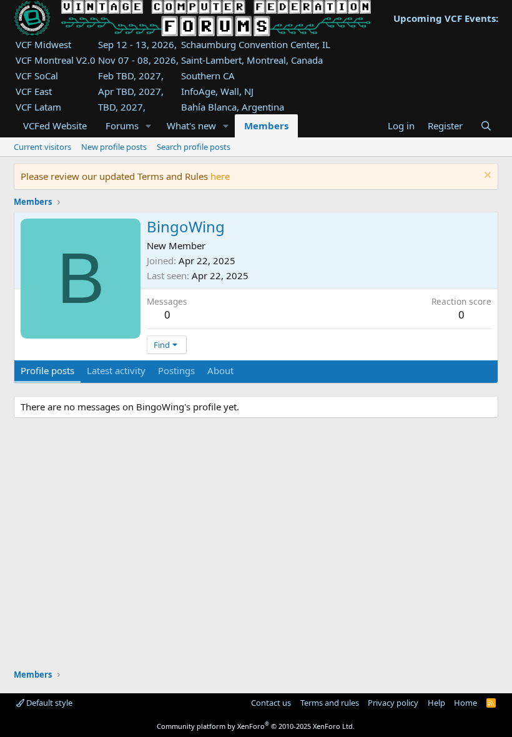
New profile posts (114, 146)
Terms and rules (329, 702)
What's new (191, 125)
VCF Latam (38, 107)
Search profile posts (193, 146)
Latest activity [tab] (116, 370)
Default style (48, 702)
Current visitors (42, 146)
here (220, 176)
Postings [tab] (176, 370)
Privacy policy (393, 702)
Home (465, 702)
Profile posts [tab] (47, 370)
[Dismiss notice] (486, 176)
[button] (148, 125)
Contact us (271, 702)
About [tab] (220, 370)
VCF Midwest (43, 44)
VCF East (34, 91)
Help (436, 702)
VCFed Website (55, 125)
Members (266, 125)
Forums (122, 125)
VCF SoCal (37, 75)
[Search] (485, 125)
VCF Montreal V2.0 (56, 60)
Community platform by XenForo (256, 726)
